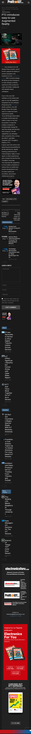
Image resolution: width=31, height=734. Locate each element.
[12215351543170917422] (11, 193)
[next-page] (5, 262)
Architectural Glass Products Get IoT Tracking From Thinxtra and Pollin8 (9, 471)
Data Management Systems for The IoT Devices (9, 527)
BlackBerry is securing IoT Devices (5, 214)
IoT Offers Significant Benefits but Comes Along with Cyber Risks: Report (9, 367)
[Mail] (14, 616)
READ (15, 723)
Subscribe (20, 667)
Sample (10, 667)
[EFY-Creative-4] (15, 733)
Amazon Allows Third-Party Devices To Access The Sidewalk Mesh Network (14, 240)
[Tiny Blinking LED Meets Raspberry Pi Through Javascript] (3, 497)
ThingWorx (15, 105)
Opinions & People (10, 7)
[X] (13, 31)
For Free (10, 668)
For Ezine (15, 673)
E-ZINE (17, 723)
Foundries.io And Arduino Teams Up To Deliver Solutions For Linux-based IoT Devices (9, 448)
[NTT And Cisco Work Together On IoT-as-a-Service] (3, 384)
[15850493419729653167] (11, 63)
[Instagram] (11, 616)
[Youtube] (20, 616)
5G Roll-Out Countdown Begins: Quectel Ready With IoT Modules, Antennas (9, 423)
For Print (20, 668)
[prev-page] (3, 262)
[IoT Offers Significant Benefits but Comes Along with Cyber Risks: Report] (3, 356)
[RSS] (17, 616)
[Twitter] (19, 616)
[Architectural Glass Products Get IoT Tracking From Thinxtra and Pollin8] (3, 463)
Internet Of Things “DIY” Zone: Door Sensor (8, 546)
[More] (17, 31)
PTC (3, 67)
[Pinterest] (16, 616)
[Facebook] (9, 31)
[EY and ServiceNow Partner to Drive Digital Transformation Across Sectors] (3, 332)
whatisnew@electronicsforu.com (15, 614)
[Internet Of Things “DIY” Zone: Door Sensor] (3, 540)
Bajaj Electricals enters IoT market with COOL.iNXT (16, 216)
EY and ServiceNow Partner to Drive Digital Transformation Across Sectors (9, 341)
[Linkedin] (13, 616)
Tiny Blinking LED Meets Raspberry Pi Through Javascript (9, 505)
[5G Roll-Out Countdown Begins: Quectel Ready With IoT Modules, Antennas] (3, 414)
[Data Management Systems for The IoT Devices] (3, 521)
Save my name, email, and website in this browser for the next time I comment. (10, 300)
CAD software (9, 199)
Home (3, 7)
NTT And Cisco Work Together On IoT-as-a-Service (8, 391)
